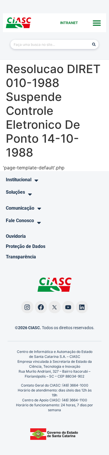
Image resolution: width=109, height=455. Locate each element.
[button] (96, 22)
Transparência (21, 257)
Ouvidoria (16, 236)
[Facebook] (41, 307)
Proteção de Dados (25, 246)
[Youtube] (68, 307)
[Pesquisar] (94, 44)
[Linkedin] (82, 307)
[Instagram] (27, 307)
